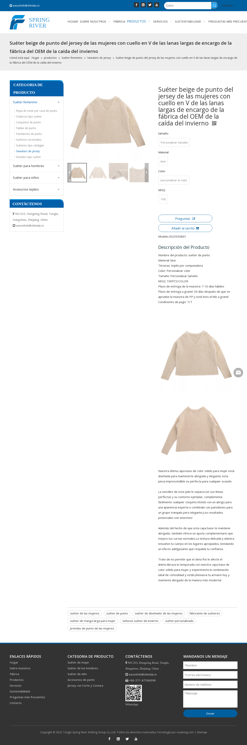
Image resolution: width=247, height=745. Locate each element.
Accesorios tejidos (26, 189)
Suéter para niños (26, 178)
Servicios (15, 685)
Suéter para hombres (28, 166)
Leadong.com (185, 732)
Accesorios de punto (81, 680)
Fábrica (14, 674)
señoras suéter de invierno (140, 621)
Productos (17, 680)
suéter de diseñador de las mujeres (159, 613)
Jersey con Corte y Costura (85, 685)
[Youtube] (156, 4)
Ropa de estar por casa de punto (36, 111)
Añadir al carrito (183, 228)
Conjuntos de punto (28, 122)
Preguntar (182, 219)
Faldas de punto (26, 128)
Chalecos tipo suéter (29, 116)
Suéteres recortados (28, 139)
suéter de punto (117, 613)
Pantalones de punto (29, 134)
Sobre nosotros (20, 668)
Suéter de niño (77, 674)
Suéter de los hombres (83, 668)
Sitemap (202, 732)
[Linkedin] (143, 4)
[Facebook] (136, 4)
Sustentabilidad (20, 691)
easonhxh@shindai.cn (26, 5)
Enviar (210, 713)
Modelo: (163, 236)
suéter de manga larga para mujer (92, 621)
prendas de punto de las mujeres (92, 628)
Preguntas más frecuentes (27, 697)
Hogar (14, 662)
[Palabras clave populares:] (214, 5)
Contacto (16, 703)
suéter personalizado (179, 621)
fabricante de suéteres (204, 613)
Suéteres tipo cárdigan (30, 145)
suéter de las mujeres (84, 613)
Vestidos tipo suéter (28, 157)
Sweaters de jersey (28, 151)
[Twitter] (149, 4)
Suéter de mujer (78, 662)
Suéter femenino (25, 102)
